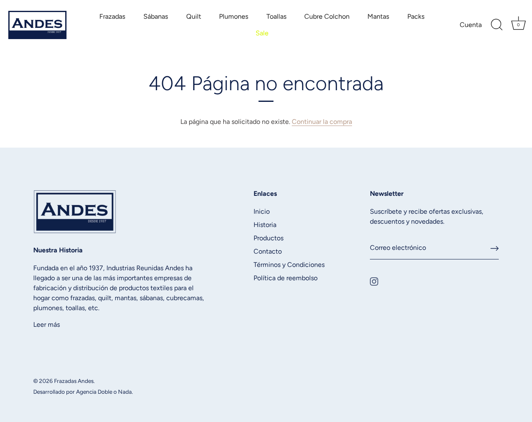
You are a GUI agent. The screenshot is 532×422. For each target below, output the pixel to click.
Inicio (262, 211)
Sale (262, 33)
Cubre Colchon (327, 16)
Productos (268, 238)
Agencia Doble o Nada (104, 391)
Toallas (276, 16)
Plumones (234, 16)
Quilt (193, 16)
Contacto (268, 251)
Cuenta (471, 25)
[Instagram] (374, 281)
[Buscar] (497, 25)
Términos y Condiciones (289, 265)
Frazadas (112, 16)
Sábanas (155, 16)
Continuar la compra (322, 122)
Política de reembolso (286, 278)
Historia (265, 225)
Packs (416, 16)
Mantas (378, 16)
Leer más (46, 324)
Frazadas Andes (74, 381)
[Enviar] (494, 248)
